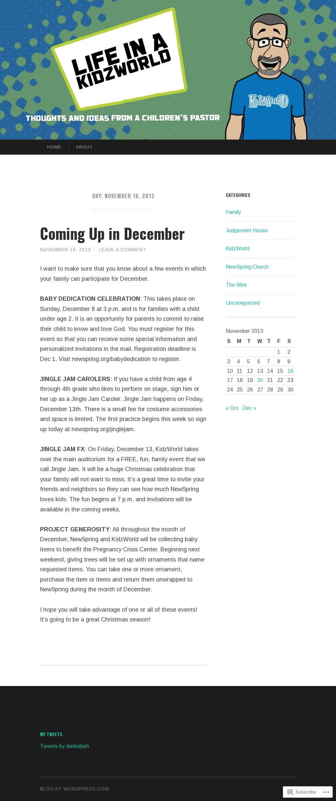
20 (260, 380)
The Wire (236, 285)
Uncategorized (243, 303)
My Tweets (51, 734)
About (84, 146)
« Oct (232, 408)
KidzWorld (237, 248)
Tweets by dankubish (64, 746)
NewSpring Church (247, 267)
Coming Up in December (112, 233)
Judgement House (247, 230)
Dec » (249, 408)
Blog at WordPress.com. (75, 788)
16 (290, 371)
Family (233, 212)
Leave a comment (122, 249)
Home (54, 146)
